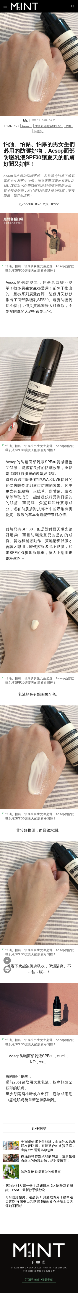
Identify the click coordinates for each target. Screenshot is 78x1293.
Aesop (26, 126)
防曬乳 (38, 131)
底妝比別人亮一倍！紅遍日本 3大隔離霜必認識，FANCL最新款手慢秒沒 (39, 1187)
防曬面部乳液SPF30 (48, 126)
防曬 (69, 126)
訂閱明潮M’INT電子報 (39, 1279)
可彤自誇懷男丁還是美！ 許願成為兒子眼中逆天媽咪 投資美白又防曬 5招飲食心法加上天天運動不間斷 (39, 1201)
